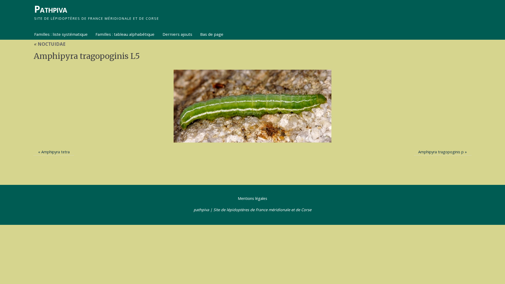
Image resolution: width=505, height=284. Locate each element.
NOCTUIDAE (49, 44)
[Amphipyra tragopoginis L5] (252, 106)
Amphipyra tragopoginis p (441, 151)
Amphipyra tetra (55, 151)
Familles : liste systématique (61, 34)
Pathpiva (50, 9)
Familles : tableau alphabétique (124, 34)
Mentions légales (252, 198)
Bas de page (211, 34)
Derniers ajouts (177, 34)
